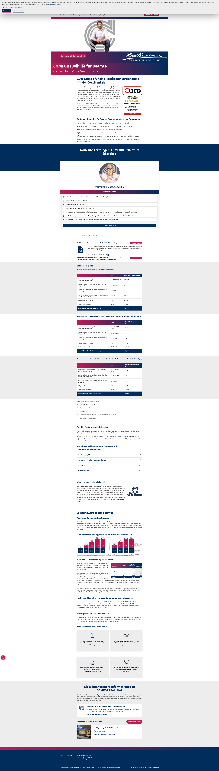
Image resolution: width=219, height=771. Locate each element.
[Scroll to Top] (210, 380)
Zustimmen (6, 11)
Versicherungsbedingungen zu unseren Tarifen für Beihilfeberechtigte (97, 243)
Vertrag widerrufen (153, 767)
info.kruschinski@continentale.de (105, 734)
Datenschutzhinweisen (54, 4)
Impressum (5, 7)
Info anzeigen (124, 258)
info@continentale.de (113, 767)
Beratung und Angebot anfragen (97, 714)
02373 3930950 (100, 731)
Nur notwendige (18, 11)
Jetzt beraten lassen (151, 15)
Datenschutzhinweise (16, 7)
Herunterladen (135, 243)
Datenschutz (210, 2)
